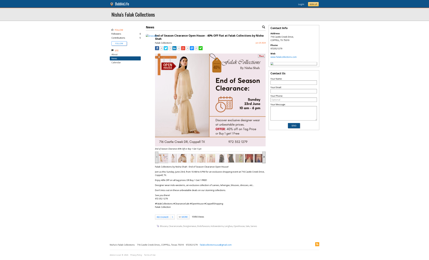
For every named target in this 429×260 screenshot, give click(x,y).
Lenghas (228, 226)
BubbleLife (122, 3)
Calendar (116, 62)
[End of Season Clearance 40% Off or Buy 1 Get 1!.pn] (163, 158)
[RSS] (317, 244)
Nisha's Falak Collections (133, 14)
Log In (301, 4)
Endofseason (203, 226)
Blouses (164, 226)
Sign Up (313, 4)
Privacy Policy (136, 255)
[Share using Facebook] (157, 49)
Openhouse (239, 226)
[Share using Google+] (183, 49)
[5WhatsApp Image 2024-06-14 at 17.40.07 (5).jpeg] (220, 158)
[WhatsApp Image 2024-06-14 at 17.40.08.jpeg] (230, 158)
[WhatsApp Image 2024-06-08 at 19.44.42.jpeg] (191, 158)
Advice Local (115, 255)
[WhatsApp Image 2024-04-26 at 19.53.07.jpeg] (258, 158)
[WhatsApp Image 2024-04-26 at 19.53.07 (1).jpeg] (249, 158)
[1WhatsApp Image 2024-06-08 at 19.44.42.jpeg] (172, 158)
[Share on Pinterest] (261, 57)
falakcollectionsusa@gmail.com (216, 244)
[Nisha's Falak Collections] (272, 64)
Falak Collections (163, 42)
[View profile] (152, 35)
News (114, 58)
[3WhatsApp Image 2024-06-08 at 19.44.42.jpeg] (182, 158)
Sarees (254, 226)
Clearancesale (175, 226)
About (114, 54)
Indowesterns (217, 226)
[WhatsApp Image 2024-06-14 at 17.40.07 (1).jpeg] (201, 158)
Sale (248, 226)
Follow (119, 43)
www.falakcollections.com (283, 56)
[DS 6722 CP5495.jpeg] (239, 158)
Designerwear (189, 226)
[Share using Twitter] (166, 49)
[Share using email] (192, 49)
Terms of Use (150, 255)
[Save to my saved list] (201, 49)
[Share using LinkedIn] (174, 49)
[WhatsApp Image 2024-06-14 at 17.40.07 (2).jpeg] (211, 158)
